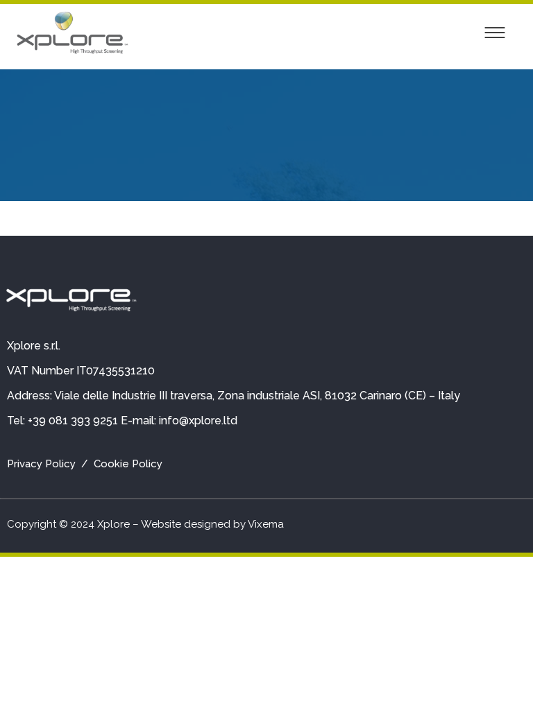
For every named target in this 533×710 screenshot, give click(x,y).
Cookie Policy (128, 464)
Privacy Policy (41, 464)
